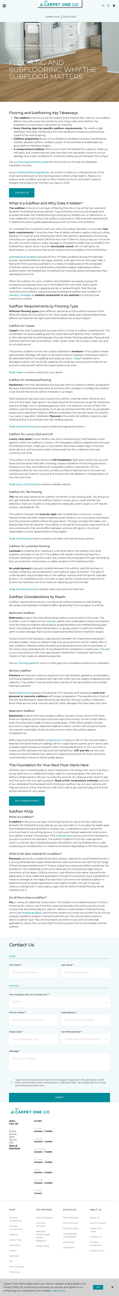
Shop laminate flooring (22, 589)
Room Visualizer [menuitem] (44, 1217)
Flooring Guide (33, 45)
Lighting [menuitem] (13, 1234)
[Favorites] (108, 6)
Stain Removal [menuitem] (70, 1217)
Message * (14, 1051)
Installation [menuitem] (69, 1247)
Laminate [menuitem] (14, 1256)
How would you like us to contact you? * (29, 995)
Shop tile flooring (19, 538)
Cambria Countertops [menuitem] (15, 1227)
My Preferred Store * (71, 1032)
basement (55, 740)
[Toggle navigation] (4, 6)
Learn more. (59, 1290)
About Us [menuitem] (95, 1217)
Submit (59, 1097)
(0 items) (114, 6)
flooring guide (27, 663)
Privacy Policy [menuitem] (97, 1250)
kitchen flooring (24, 692)
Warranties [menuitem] (68, 1242)
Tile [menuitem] (11, 1261)
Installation (52, 45)
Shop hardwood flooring (23, 426)
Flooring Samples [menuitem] (40, 1224)
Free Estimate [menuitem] (16, 1266)
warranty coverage (20, 295)
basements (66, 835)
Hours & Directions (14, 1147)
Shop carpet (16, 372)
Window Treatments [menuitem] (15, 1219)
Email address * (69, 1012)
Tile (102, 649)
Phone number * (17, 1012)
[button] (103, 6)
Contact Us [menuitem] (96, 1237)
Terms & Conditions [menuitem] (95, 1244)
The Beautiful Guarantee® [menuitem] (70, 1235)
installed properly (31, 912)
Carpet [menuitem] (12, 1250)
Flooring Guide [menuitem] (70, 1228)
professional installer (23, 256)
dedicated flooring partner (33, 172)
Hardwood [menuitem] (14, 1245)
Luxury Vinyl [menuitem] (15, 1240)
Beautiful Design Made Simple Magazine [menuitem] (43, 1236)
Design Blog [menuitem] (42, 1246)
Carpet (77, 358)
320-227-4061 (69, 17)
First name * (15, 965)
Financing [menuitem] (14, 1272)
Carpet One (15, 45)
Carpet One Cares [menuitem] (96, 1230)
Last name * (67, 965)
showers (52, 621)
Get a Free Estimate (27, 801)
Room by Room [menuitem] (98, 1223)
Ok (98, 1287)
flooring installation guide (34, 162)
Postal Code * (15, 1032)
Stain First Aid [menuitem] (70, 1223)
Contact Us (22, 192)
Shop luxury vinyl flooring (23, 484)
